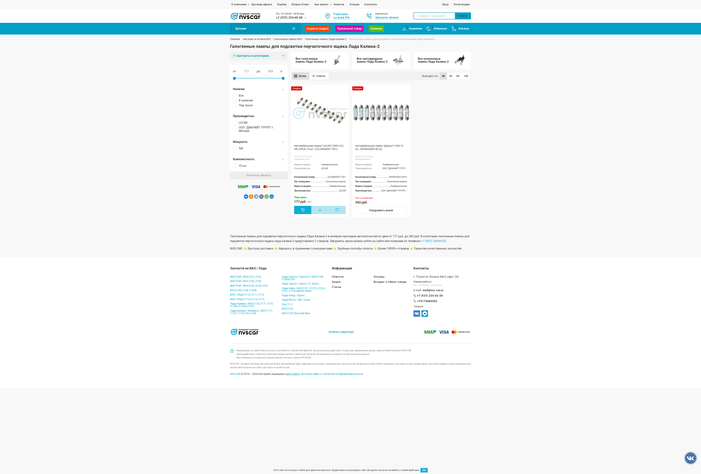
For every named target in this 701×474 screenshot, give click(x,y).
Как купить (322, 4)
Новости (339, 4)
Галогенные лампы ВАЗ (288, 39)
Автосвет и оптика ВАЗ (257, 39)
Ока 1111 (287, 304)
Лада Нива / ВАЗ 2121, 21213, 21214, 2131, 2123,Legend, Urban (303, 289)
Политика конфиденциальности (343, 373)
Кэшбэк (282, 4)
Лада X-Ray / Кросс (293, 295)
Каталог (241, 28)
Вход (445, 4)
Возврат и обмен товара (390, 282)
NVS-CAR (235, 373)
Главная (235, 39)
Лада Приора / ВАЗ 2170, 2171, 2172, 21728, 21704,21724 (252, 304)
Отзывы (354, 4)
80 (457, 76)
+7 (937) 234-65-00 (289, 17)
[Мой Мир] (271, 196)
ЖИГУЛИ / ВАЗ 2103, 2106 (245, 281)
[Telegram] (256, 196)
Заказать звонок (387, 17)
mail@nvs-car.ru (433, 290)
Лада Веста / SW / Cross (296, 299)
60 (450, 76)
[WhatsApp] (266, 196)
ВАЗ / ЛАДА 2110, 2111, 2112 (247, 294)
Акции (336, 282)
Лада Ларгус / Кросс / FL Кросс (300, 283)
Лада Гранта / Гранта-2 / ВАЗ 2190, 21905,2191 (303, 278)
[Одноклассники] (251, 196)
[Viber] (261, 196)
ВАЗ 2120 (287, 308)
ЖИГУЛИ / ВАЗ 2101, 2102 (245, 276)
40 (443, 76)
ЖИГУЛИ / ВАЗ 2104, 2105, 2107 (249, 285)
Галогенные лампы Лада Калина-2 (325, 39)
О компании (238, 4)
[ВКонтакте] (246, 196)
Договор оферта (262, 4)
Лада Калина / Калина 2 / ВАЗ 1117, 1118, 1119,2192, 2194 (251, 312)
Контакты (371, 4)
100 (466, 76)
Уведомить (381, 210)
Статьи (336, 287)
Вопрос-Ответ (300, 4)
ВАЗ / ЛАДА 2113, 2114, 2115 (247, 299)
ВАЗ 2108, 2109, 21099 (243, 290)
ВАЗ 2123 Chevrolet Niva (296, 313)
